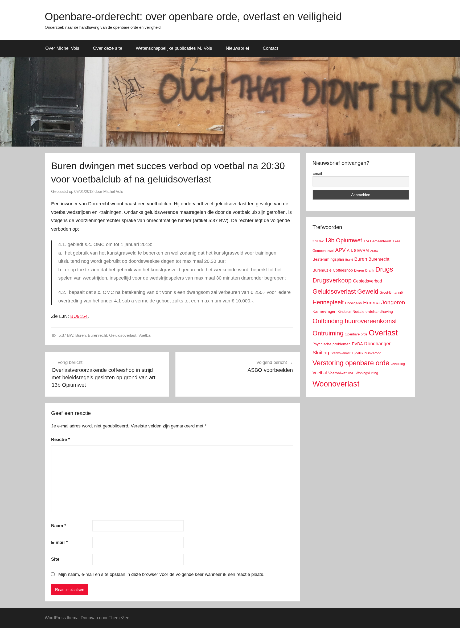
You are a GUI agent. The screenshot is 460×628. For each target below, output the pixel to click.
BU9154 (79, 316)
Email (317, 173)
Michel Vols (113, 191)
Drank (369, 270)
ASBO (374, 250)
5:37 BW (66, 335)
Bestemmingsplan (328, 259)
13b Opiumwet (343, 240)
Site (55, 559)
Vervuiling (398, 364)
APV (340, 250)
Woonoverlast (336, 383)
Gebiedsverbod (367, 281)
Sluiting (321, 352)
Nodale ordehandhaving (372, 311)
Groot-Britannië (391, 292)
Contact (270, 48)
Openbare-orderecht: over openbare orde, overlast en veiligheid (193, 16)
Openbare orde (356, 334)
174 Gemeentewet (377, 241)
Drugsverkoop (332, 280)
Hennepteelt (328, 302)
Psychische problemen (332, 344)
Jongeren (393, 302)
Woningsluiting (367, 373)
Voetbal (144, 335)
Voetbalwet (337, 373)
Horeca (371, 302)
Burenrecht (97, 335)
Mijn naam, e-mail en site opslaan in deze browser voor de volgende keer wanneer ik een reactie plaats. (161, 574)
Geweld (367, 291)
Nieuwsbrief (237, 48)
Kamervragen (324, 311)
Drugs (384, 269)
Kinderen (344, 312)
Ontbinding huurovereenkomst (355, 321)
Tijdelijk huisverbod (366, 353)
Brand (349, 259)
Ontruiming (328, 333)
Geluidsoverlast (122, 335)
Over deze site (107, 48)
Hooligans (353, 303)
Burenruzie (322, 270)
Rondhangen (378, 343)
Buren (80, 335)
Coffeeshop (343, 270)
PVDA (357, 344)
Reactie (60, 439)
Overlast (383, 332)
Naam (58, 525)
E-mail (59, 542)
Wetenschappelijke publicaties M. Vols (174, 48)
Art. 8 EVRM (358, 250)
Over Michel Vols (62, 48)
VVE (351, 373)
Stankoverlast (340, 353)
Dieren (359, 270)
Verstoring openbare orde (351, 363)
